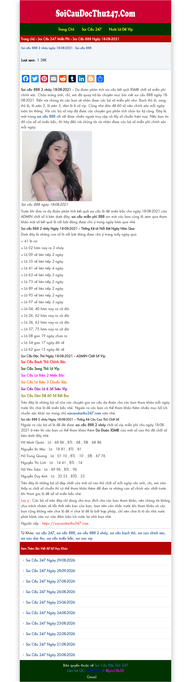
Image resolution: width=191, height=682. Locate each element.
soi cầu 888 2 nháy (92, 532)
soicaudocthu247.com (84, 413)
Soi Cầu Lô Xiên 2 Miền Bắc (43, 375)
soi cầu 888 (66, 532)
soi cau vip (84, 538)
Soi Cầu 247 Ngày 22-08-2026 (50, 633)
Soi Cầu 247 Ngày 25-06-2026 (50, 602)
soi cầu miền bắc (60, 538)
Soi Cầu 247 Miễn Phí (54, 38)
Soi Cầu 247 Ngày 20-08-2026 (50, 654)
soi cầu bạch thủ (123, 532)
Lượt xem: (28, 60)
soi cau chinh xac (151, 532)
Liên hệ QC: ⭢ (95, 670)
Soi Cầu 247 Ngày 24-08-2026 (50, 612)
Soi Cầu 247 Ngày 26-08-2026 (50, 591)
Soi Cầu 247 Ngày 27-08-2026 (50, 581)
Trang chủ (28, 38)
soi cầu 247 (45, 532)
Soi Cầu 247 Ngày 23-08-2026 (50, 623)
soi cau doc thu (32, 538)
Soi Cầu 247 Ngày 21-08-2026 (50, 644)
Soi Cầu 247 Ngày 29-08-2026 (50, 560)
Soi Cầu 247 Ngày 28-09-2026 (50, 570)
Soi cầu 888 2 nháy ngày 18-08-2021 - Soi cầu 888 (56, 48)
